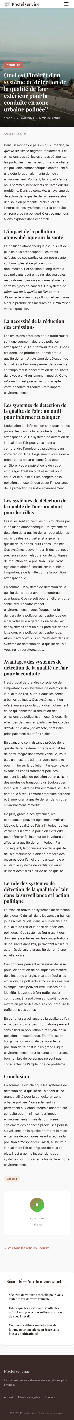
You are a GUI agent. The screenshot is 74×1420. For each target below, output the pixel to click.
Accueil (8, 133)
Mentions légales (29, 1397)
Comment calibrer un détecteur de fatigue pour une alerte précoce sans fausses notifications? (34, 1329)
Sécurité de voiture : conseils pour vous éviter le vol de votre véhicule (36, 1297)
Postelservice (22, 4)
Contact (50, 1397)
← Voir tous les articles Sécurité (27, 1248)
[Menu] (66, 4)
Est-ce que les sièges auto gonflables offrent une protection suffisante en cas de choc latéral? (35, 1312)
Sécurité (13, 65)
